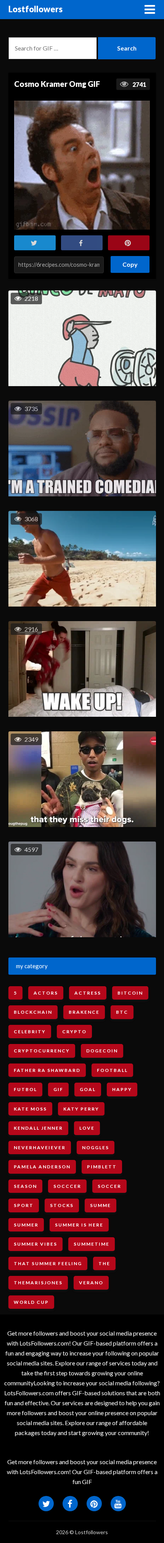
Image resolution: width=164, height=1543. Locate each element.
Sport (24, 1205)
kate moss (30, 1109)
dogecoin (102, 1051)
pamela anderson (42, 1166)
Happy (122, 1089)
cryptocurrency (42, 1051)
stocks (62, 1205)
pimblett (102, 1166)
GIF (58, 1089)
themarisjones (38, 1282)
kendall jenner (38, 1128)
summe (100, 1205)
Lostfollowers (35, 9)
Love (87, 1128)
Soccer (109, 1186)
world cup (31, 1302)
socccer (67, 1186)
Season (25, 1186)
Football (112, 1070)
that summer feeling (48, 1263)
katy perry (81, 1109)
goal (88, 1089)
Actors (46, 993)
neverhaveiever (40, 1147)
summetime (91, 1244)
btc (122, 1012)
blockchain (33, 1012)
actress (87, 993)
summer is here (79, 1225)
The (104, 1263)
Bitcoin (130, 993)
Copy (130, 262)
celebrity (30, 1031)
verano (91, 1282)
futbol (25, 1089)
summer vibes (35, 1244)
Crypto (74, 1031)
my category (32, 965)
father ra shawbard (47, 1070)
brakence (84, 1012)
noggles (95, 1147)
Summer (26, 1225)
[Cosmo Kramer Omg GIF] (82, 165)
